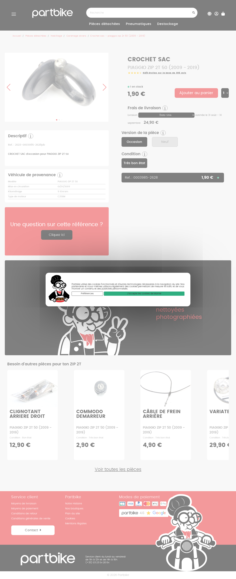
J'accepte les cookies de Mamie (144, 294)
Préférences (87, 294)
